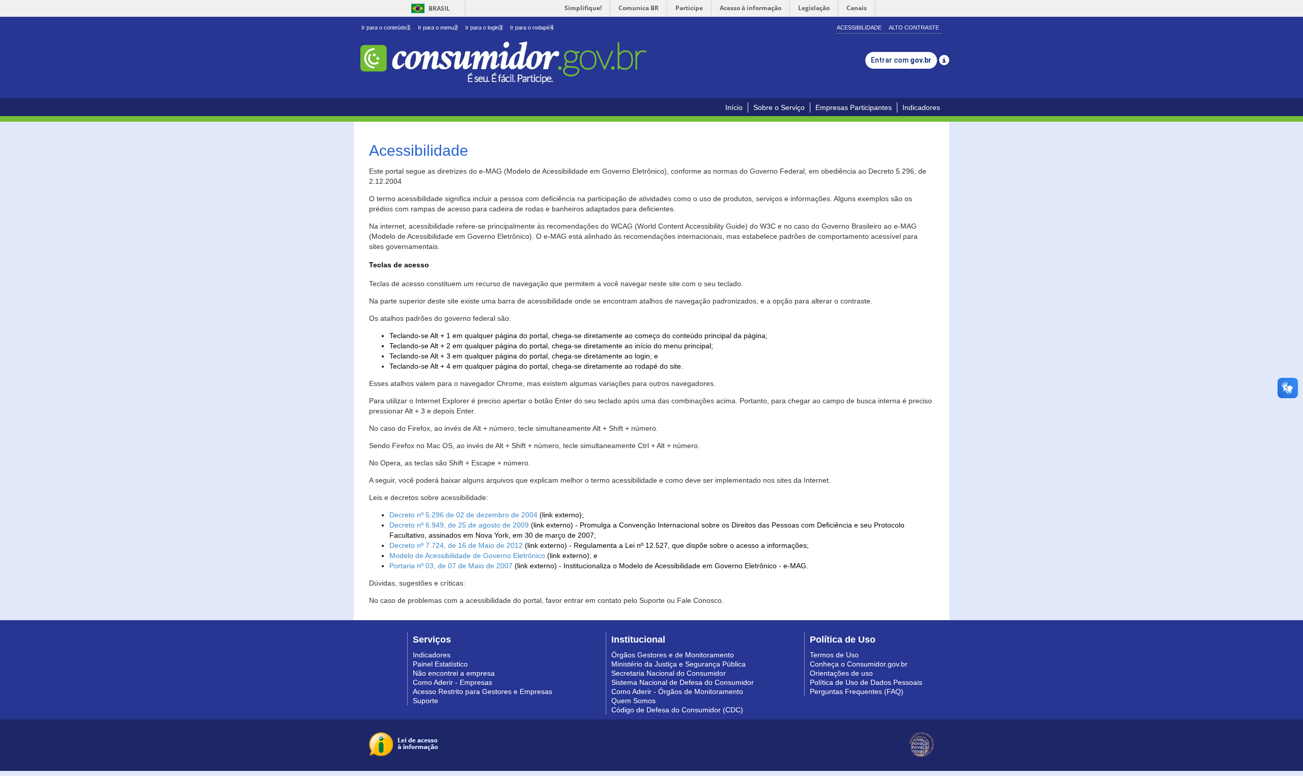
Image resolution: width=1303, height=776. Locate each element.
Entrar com (901, 60)
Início (734, 107)
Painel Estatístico (440, 664)
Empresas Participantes (853, 107)
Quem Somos (633, 701)
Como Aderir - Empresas (452, 682)
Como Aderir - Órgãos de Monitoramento (677, 691)
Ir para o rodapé (531, 27)
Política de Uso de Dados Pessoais (866, 682)
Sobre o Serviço (779, 107)
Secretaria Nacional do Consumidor (668, 673)
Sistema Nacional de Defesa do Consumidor (682, 682)
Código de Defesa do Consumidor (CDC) (677, 710)
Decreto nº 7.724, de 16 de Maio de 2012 (456, 545)
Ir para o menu (438, 27)
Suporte (425, 701)
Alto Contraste (914, 27)
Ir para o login (483, 27)
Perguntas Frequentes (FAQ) (856, 691)
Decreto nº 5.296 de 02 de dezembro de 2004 (463, 515)
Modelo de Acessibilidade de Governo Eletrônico (467, 555)
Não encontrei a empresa (454, 673)
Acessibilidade (859, 27)
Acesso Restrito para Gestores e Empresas (482, 691)
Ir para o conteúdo (385, 27)
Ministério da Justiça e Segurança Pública (678, 664)
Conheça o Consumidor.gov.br (859, 664)
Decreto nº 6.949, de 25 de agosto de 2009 (459, 525)
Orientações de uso (841, 673)
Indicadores (921, 107)
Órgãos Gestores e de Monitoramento (672, 655)
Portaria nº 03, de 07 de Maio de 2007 (451, 566)
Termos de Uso (834, 655)
